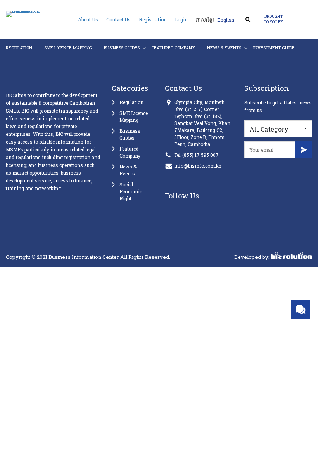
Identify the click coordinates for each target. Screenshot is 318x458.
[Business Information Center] (30, 13)
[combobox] (278, 128)
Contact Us (118, 19)
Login (181, 19)
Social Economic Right (130, 191)
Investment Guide (274, 47)
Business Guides (122, 47)
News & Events (224, 47)
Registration (153, 19)
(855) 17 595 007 (200, 155)
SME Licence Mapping (68, 47)
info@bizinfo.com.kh (197, 166)
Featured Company (173, 47)
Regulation (19, 47)
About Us (88, 19)
